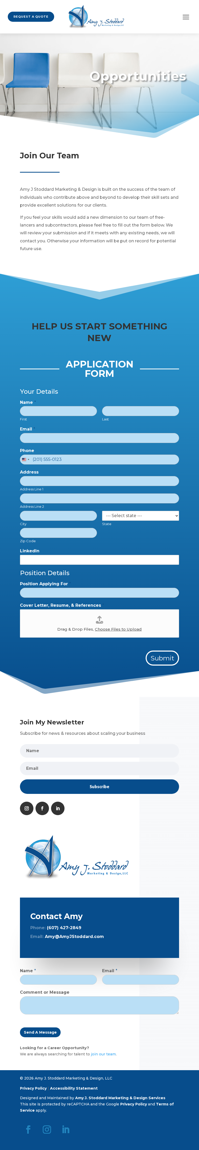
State (106, 524)
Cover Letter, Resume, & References (62, 605)
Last (105, 419)
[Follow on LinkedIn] (58, 808)
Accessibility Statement (74, 1088)
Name (28, 402)
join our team (103, 1054)
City (23, 524)
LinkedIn (29, 550)
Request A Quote (30, 16)
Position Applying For (45, 583)
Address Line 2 (32, 506)
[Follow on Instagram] (26, 808)
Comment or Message (44, 992)
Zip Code (28, 541)
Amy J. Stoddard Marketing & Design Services (120, 1098)
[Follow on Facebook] (42, 808)
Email (27, 429)
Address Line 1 (31, 489)
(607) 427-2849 (64, 927)
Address (29, 472)
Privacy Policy (33, 1088)
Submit (162, 658)
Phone (27, 450)
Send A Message (40, 1032)
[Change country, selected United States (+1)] (25, 459)
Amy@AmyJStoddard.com (74, 936)
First (23, 419)
